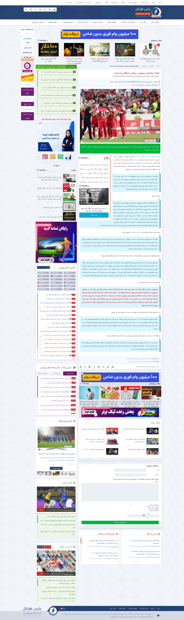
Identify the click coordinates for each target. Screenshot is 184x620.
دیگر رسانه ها (144, 2)
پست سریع (27, 104)
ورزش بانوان (46, 286)
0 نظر (111, 82)
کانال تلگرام (122, 608)
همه (48, 267)
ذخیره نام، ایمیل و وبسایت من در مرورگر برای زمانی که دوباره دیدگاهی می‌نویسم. (153, 507)
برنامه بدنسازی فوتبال (27, 116)
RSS (106, 2)
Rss (64, 608)
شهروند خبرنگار (133, 2)
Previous (40, 437)
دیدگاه (157, 482)
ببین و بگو (151, 534)
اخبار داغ (148, 359)
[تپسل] (62, 30)
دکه (48, 289)
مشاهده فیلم (57, 468)
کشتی (60, 286)
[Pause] (81, 203)
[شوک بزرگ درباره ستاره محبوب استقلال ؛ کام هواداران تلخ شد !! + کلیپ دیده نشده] (56, 439)
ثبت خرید (94, 215)
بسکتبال (47, 283)
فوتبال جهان (112, 22)
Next (73, 437)
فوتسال (60, 273)
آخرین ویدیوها (65, 421)
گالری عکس (72, 289)
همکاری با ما (79, 2)
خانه (160, 2)
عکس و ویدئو (97, 22)
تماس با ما (69, 2)
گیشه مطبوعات (67, 22)
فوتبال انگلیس (58, 279)
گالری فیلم (59, 289)
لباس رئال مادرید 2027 (27, 92)
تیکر (132, 359)
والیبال (73, 286)
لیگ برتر (143, 22)
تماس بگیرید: (27, 47)
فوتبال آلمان (72, 283)
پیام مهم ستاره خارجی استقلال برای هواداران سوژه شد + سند (57, 520)
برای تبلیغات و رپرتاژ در (27, 31)
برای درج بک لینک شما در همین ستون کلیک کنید (56, 119)
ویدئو (153, 2)
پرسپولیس (144, 66)
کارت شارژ (114, 2)
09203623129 (27, 53)
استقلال (139, 232)
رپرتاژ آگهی (98, 2)
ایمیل (157, 475)
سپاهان (133, 232)
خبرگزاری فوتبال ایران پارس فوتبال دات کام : (148, 156)
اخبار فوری (142, 359)
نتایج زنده (56, 165)
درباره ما (89, 2)
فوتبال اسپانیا (72, 279)
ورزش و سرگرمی (37, 22)
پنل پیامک (27, 84)
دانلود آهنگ (27, 99)
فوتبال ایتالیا (46, 279)
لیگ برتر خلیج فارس (133, 361)
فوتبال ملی (155, 22)
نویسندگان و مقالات (128, 22)
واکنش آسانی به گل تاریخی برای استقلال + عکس (61, 516)
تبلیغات (123, 2)
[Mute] (84, 203)
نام (157, 470)
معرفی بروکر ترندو (27, 109)
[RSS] (159, 534)
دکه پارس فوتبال (65, 546)
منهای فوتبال (52, 22)
